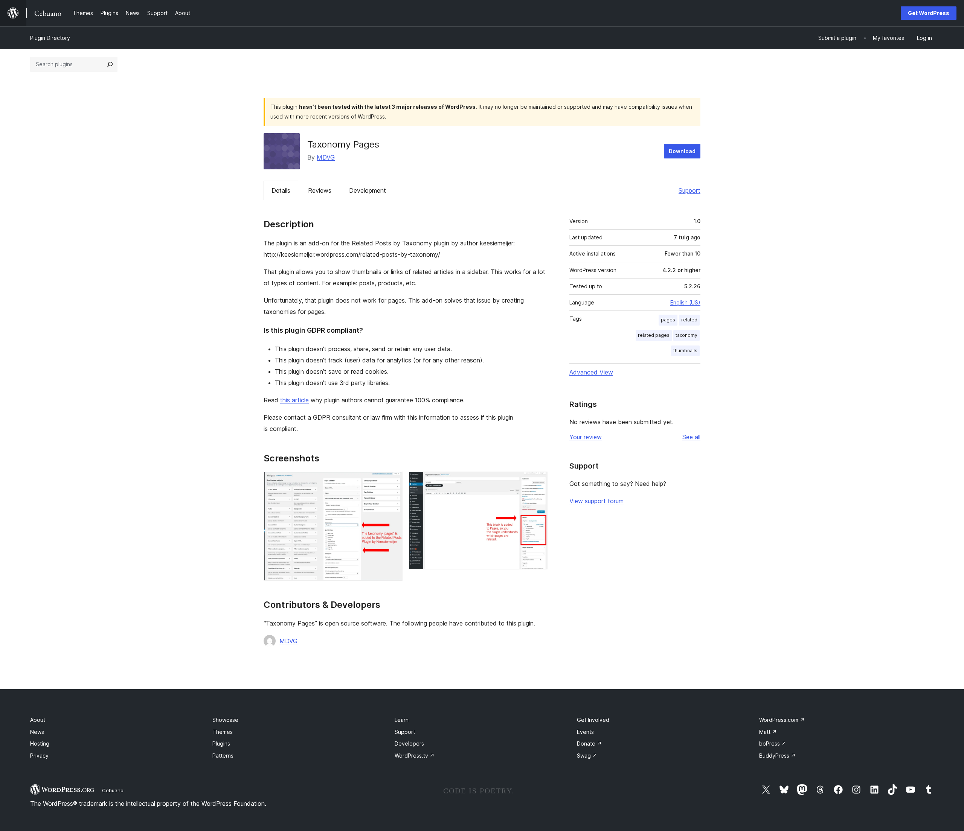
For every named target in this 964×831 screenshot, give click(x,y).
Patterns (222, 755)
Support (689, 190)
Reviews (319, 190)
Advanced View (591, 372)
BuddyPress (777, 755)
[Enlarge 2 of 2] (537, 482)
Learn (402, 720)
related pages (654, 335)
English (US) (685, 302)
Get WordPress (928, 13)
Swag (587, 755)
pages (668, 320)
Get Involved (593, 720)
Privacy (39, 755)
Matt (768, 732)
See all (691, 437)
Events (585, 732)
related (689, 320)
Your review (585, 437)
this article (294, 400)
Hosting (39, 743)
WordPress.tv (415, 755)
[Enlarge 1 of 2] (392, 482)
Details (281, 190)
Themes (222, 732)
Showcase (225, 720)
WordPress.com (782, 720)
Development (367, 190)
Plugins (221, 743)
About (37, 720)
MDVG (326, 157)
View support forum (596, 501)
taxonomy (686, 335)
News (37, 732)
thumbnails (685, 350)
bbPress (772, 743)
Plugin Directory (50, 38)
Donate (589, 743)
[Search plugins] (109, 64)
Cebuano (113, 790)
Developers (409, 743)
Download (682, 151)
